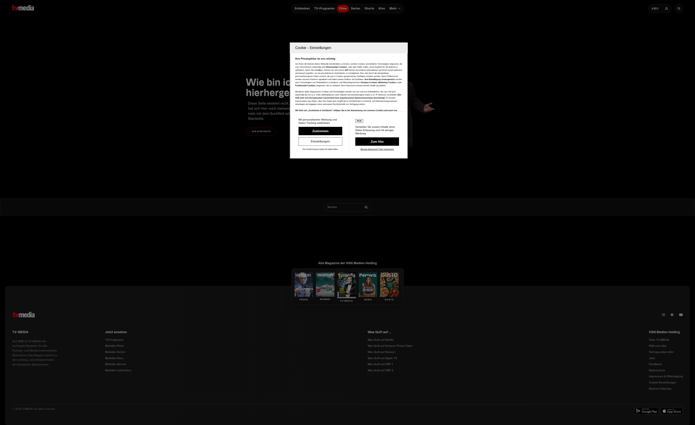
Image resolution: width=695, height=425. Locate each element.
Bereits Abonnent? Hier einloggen (377, 149)
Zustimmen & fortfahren (320, 131)
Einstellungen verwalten (320, 141)
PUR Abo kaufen (377, 141)
